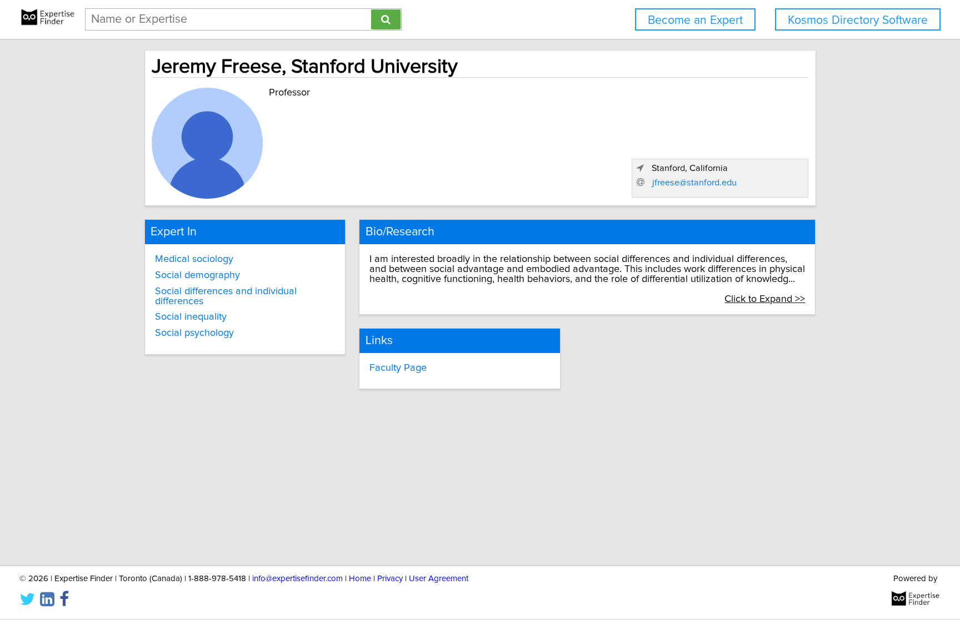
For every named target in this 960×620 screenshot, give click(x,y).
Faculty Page (398, 368)
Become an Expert (695, 20)
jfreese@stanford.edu (694, 182)
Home (360, 578)
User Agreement (438, 578)
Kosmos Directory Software (858, 20)
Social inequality (191, 317)
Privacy (390, 578)
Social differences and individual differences (226, 296)
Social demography (197, 275)
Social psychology (194, 333)
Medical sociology (194, 259)
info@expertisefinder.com (297, 578)
